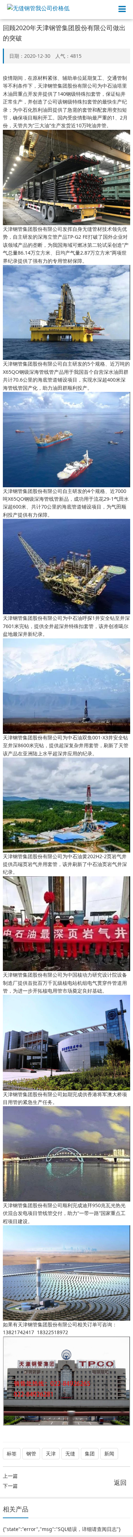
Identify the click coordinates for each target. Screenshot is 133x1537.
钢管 (31, 1453)
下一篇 (10, 1485)
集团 (90, 1453)
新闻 (109, 1453)
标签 (12, 1453)
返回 (120, 1482)
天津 (51, 1453)
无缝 (70, 1453)
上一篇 (10, 1475)
